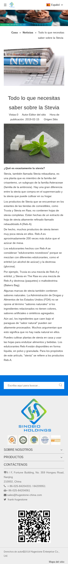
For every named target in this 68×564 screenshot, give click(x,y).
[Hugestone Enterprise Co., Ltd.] (34, 416)
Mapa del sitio (56, 561)
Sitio (55, 119)
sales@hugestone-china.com (24, 494)
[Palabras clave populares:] (60, 385)
